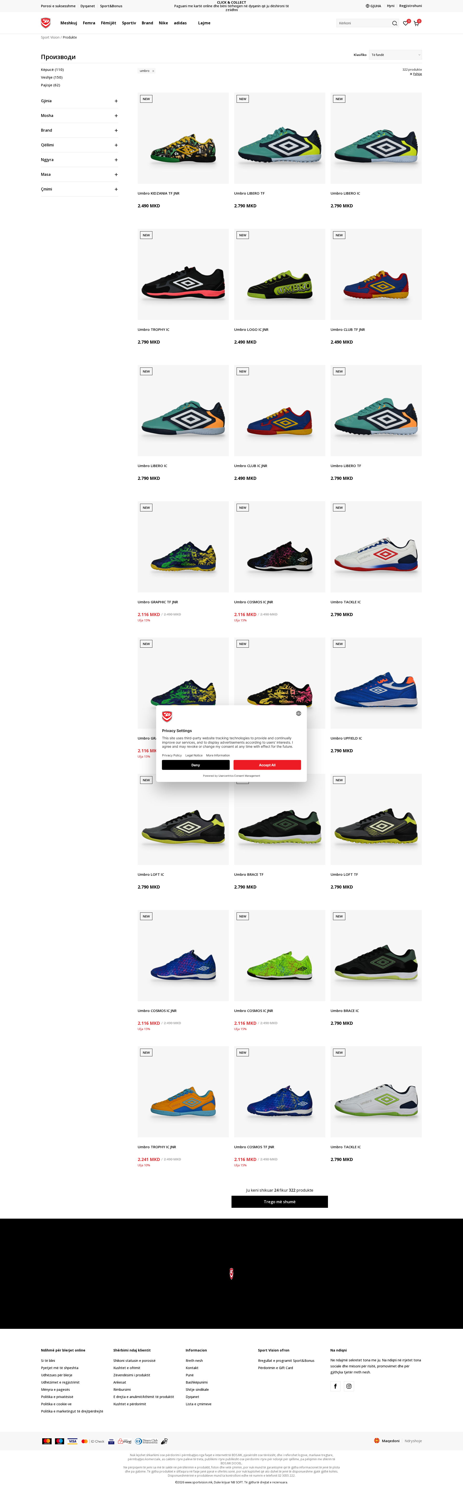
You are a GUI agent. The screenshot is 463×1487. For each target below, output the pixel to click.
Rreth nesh (194, 1360)
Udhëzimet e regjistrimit (60, 1382)
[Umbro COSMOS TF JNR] (279, 1091)
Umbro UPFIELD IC (346, 738)
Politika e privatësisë (57, 1396)
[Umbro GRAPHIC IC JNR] (183, 683)
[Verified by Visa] (111, 1441)
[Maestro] (59, 1441)
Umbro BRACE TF (249, 874)
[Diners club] (146, 1441)
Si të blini (48, 1360)
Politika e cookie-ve (56, 1404)
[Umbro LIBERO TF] (279, 138)
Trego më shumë (280, 1201)
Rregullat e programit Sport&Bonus (286, 1360)
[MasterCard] (47, 1441)
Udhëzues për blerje (56, 1375)
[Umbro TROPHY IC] (183, 274)
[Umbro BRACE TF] (279, 819)
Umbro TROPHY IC (153, 329)
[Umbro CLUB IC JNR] (279, 410)
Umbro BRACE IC (345, 1010)
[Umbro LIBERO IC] (376, 138)
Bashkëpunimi (197, 1382)
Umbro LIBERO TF (249, 193)
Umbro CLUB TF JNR (348, 329)
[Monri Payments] (125, 1441)
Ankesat (119, 1382)
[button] (79, 22)
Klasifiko (360, 55)
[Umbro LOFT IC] (183, 819)
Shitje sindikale (197, 1389)
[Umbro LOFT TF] (376, 819)
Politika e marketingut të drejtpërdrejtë (72, 1411)
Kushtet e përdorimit (129, 1404)
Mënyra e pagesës (55, 1389)
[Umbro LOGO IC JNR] (279, 274)
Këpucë (52, 69)
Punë (190, 1375)
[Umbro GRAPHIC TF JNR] (183, 546)
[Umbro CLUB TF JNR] (376, 274)
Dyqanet (192, 1396)
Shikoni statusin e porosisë (134, 1360)
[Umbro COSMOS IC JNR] (279, 546)
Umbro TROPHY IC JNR (157, 1146)
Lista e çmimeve (231, 6)
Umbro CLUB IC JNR (250, 465)
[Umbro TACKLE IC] (376, 546)
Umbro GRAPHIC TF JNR (158, 601)
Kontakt (192, 1367)
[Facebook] (335, 1386)
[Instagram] (349, 1386)
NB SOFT (237, 1482)
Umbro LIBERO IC (345, 193)
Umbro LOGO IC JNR (251, 329)
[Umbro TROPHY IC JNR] (183, 1091)
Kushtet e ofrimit (126, 1367)
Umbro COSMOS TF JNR (254, 1146)
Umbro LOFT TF (344, 874)
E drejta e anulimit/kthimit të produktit (143, 1396)
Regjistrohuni (410, 5)
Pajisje (50, 84)
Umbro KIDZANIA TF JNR (158, 193)
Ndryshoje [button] (413, 1440)
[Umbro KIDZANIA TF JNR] (183, 138)
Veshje (51, 77)
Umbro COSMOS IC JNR (253, 601)
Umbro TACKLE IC (346, 601)
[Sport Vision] (45, 22)
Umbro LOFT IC (151, 874)
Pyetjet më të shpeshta (59, 1367)
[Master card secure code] (93, 1441)
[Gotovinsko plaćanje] (164, 1441)
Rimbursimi (122, 1389)
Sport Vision (50, 37)
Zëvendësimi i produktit (131, 1375)
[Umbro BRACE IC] (376, 955)
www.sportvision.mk (198, 1482)
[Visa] (72, 1441)
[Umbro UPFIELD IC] (376, 683)
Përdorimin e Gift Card (275, 1367)
